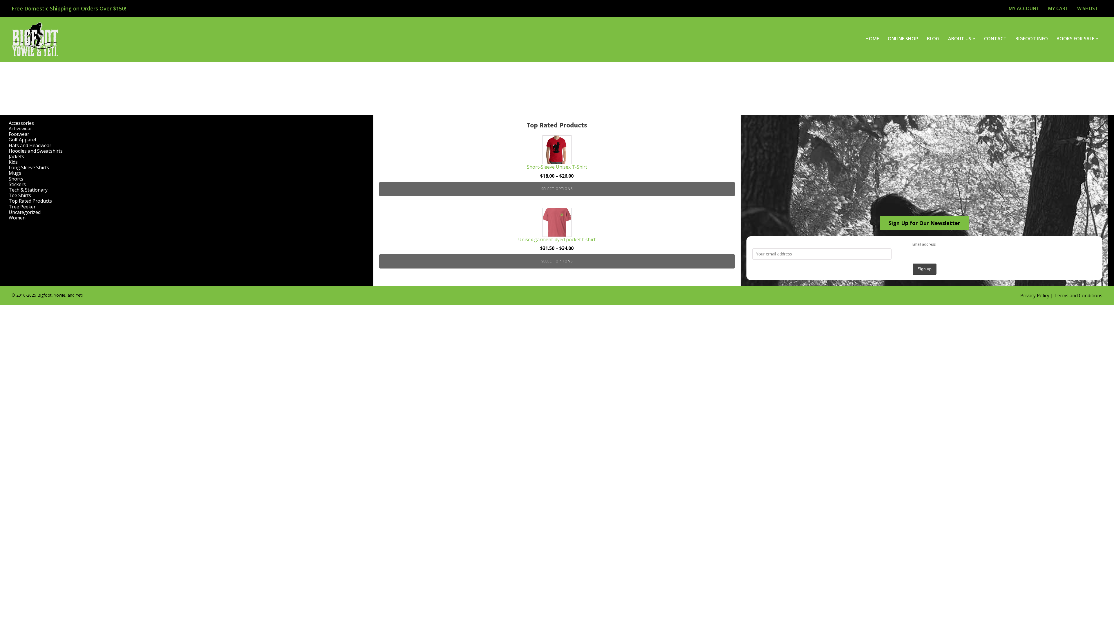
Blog (933, 38)
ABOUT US (959, 38)
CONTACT (995, 38)
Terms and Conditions (1078, 295)
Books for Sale (1075, 38)
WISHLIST (1087, 8)
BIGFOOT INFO (1031, 38)
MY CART (1058, 8)
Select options (557, 188)
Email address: (924, 244)
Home (872, 38)
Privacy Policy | (1037, 295)
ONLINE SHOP (903, 38)
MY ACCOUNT (1024, 8)
